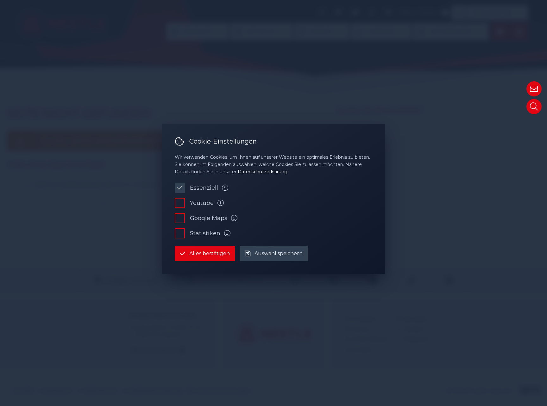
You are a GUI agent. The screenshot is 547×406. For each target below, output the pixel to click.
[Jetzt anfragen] (534, 88)
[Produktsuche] (534, 106)
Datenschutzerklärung (262, 172)
